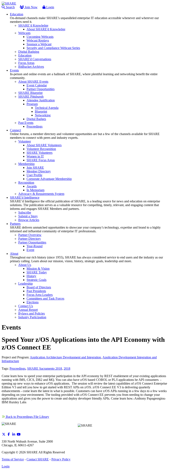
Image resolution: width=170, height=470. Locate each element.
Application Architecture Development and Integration (65, 357)
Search (10, 7)
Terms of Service (13, 459)
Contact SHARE (38, 459)
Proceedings (18, 368)
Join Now (31, 7)
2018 (67, 368)
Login (49, 7)
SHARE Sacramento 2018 (44, 368)
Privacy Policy (60, 459)
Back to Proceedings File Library (27, 416)
